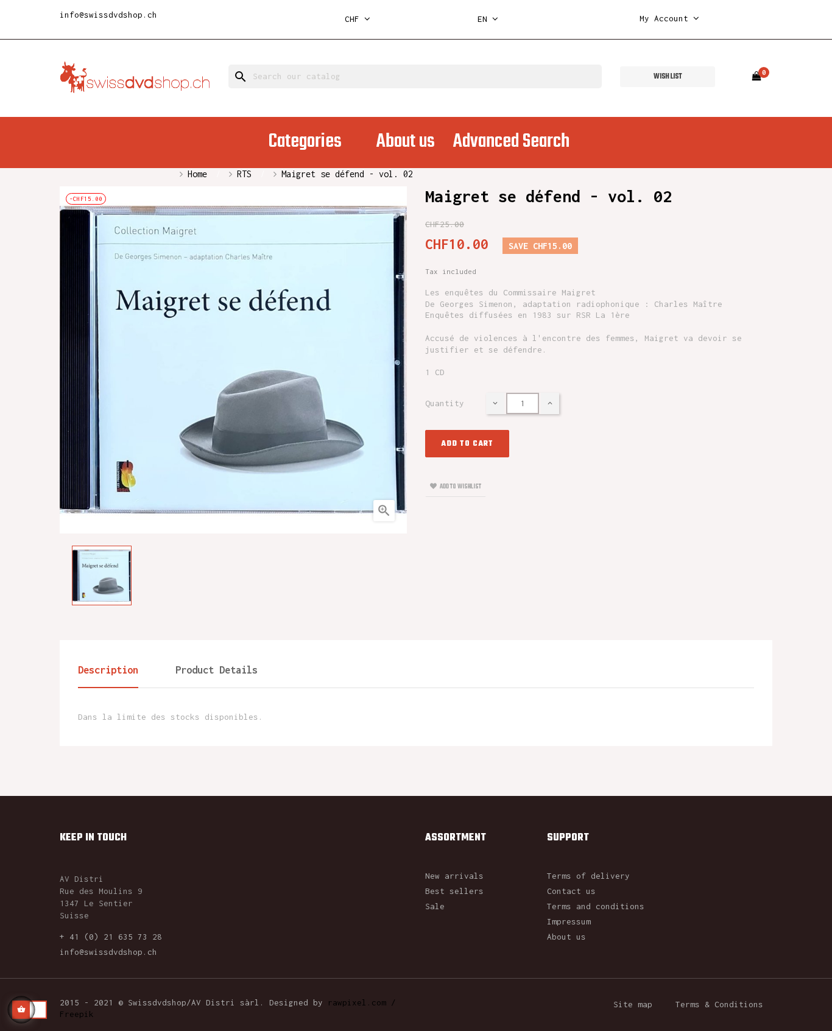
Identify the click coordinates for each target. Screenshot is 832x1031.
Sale (435, 906)
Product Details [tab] (216, 669)
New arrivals (454, 876)
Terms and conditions (595, 906)
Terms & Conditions (719, 1004)
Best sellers (454, 891)
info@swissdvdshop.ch (108, 14)
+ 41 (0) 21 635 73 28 (111, 936)
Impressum (569, 921)
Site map (632, 1004)
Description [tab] (108, 669)
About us (566, 936)
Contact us (571, 891)
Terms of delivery (588, 876)
